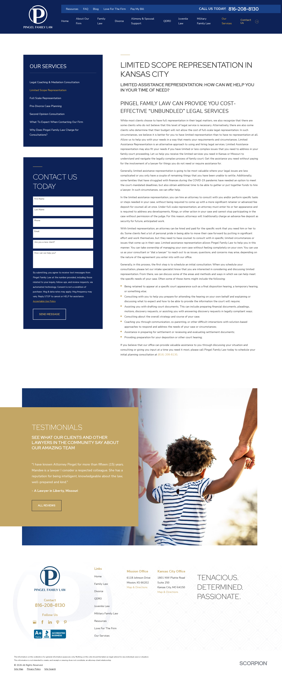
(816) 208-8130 (167, 354)
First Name (39, 199)
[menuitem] (63, 82)
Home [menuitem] (65, 21)
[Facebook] (42, 622)
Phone (37, 220)
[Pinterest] (65, 622)
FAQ (85, 9)
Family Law (101, 584)
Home (98, 576)
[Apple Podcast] (57, 622)
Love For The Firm (115, 9)
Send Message (49, 314)
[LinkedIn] (50, 622)
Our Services (102, 635)
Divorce (98, 591)
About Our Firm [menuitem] (82, 21)
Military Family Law (106, 613)
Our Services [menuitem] (227, 21)
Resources (72, 9)
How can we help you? (45, 253)
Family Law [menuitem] (101, 21)
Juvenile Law (102, 606)
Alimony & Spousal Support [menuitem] (142, 21)
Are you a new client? (44, 242)
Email (36, 231)
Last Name (39, 209)
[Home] (38, 16)
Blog (96, 9)
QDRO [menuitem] (167, 21)
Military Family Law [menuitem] (204, 21)
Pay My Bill (137, 9)
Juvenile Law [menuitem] (183, 21)
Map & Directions (137, 587)
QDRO (98, 598)
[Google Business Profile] (34, 622)
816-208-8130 (244, 9)
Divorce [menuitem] (119, 21)
